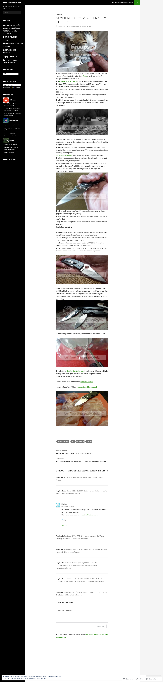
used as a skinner (87, 382)
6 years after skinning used (87, 387)
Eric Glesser (15, 28)
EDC (18, 25)
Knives (6, 34)
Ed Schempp (6, 28)
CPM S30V (12, 25)
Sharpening (6, 52)
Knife (15, 31)
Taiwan (5, 62)
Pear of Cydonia (9, 152)
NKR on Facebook (9, 159)
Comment (100, 626)
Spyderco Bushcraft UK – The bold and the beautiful (75, 452)
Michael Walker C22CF (68, 81)
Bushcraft (6, 25)
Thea (85, 76)
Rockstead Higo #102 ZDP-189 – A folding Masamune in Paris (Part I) (81, 460)
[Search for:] (12, 12)
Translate (18, 87)
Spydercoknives (10, 60)
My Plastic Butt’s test (64, 155)
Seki (73, 441)
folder (6, 31)
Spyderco (80, 441)
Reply (65, 525)
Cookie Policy (43, 678)
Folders (59, 14)
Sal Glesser (9, 49)
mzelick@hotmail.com (89, 515)
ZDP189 (89, 441)
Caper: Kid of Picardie (10, 144)
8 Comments (86, 26)
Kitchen (11, 31)
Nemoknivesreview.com (13, 43)
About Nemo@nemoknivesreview (122, 2)
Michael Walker (63, 441)
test (9, 62)
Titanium (12, 62)
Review (6, 46)
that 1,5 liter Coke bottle (76, 371)
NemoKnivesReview (12, 2)
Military (11, 34)
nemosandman (73, 26)
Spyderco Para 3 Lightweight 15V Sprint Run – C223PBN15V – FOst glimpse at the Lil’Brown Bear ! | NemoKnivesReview (77, 565)
